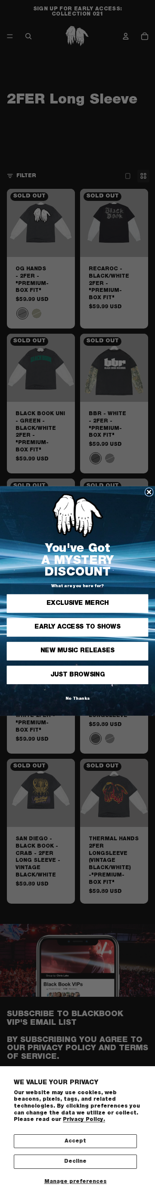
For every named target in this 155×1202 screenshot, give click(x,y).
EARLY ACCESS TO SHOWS (77, 627)
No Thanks (77, 699)
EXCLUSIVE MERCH (77, 604)
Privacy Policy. (84, 1119)
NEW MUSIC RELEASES (77, 651)
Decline (75, 1161)
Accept (75, 1141)
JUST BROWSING (77, 675)
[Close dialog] (149, 492)
